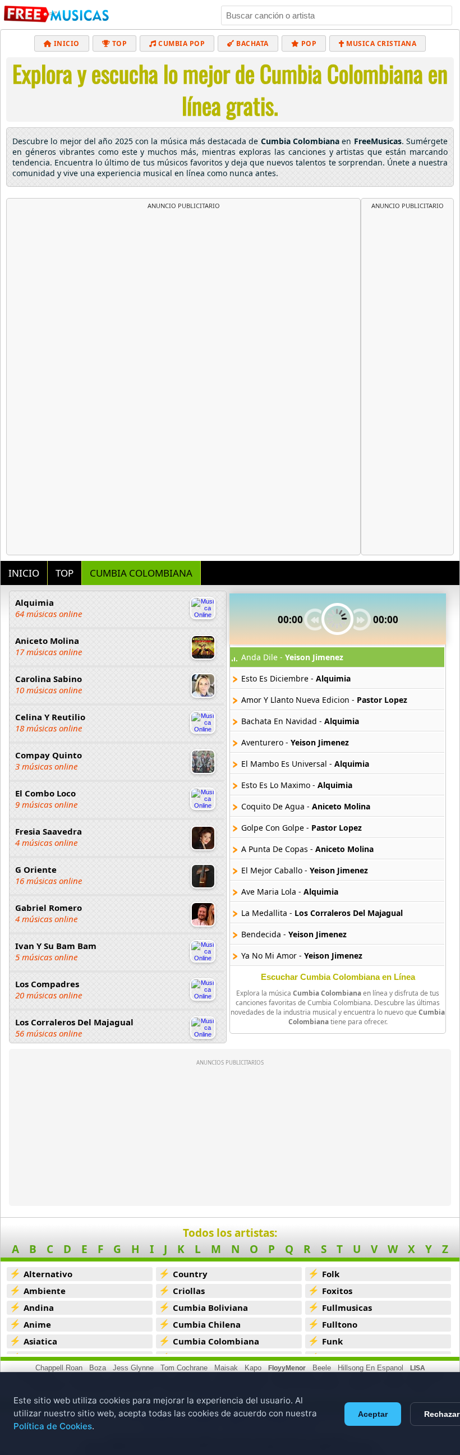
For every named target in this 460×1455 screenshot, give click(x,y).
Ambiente (45, 1290)
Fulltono (339, 1324)
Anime (37, 1324)
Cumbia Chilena (207, 1324)
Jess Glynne (133, 1368)
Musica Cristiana (380, 43)
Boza (97, 1368)
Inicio (66, 43)
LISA (417, 1368)
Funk (332, 1341)
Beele (321, 1368)
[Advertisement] (183, 293)
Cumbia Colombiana (216, 1341)
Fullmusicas (347, 1307)
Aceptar (373, 1414)
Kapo (253, 1368)
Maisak (226, 1368)
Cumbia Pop (181, 43)
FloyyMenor (287, 1368)
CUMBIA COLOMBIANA (141, 573)
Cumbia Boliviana (210, 1307)
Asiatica (40, 1341)
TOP (64, 573)
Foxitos (337, 1290)
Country (190, 1273)
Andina (39, 1307)
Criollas (189, 1290)
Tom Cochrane (184, 1368)
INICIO (23, 573)
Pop (307, 43)
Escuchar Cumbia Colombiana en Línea (338, 977)
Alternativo (48, 1273)
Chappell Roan (58, 1368)
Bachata (251, 43)
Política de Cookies (52, 1426)
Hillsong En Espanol (370, 1368)
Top (118, 43)
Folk (330, 1273)
